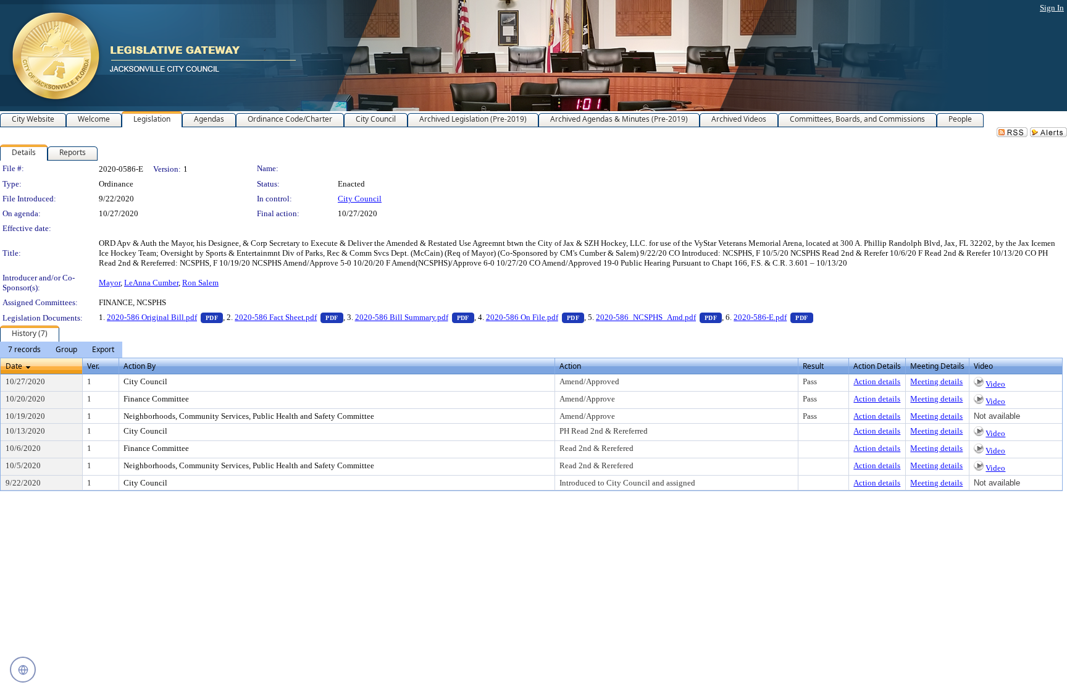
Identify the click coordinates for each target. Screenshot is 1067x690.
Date (14, 366)
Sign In (1052, 7)
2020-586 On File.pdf (535, 317)
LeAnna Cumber (151, 282)
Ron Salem (200, 282)
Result (813, 366)
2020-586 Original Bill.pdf (165, 317)
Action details (876, 381)
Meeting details (936, 381)
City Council (360, 198)
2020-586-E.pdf (773, 317)
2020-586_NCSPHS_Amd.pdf (659, 317)
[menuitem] (24, 349)
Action (570, 366)
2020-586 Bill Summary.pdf (414, 317)
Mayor (109, 282)
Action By (139, 366)
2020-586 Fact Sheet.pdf (289, 317)
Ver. (93, 366)
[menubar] (61, 350)
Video (995, 384)
